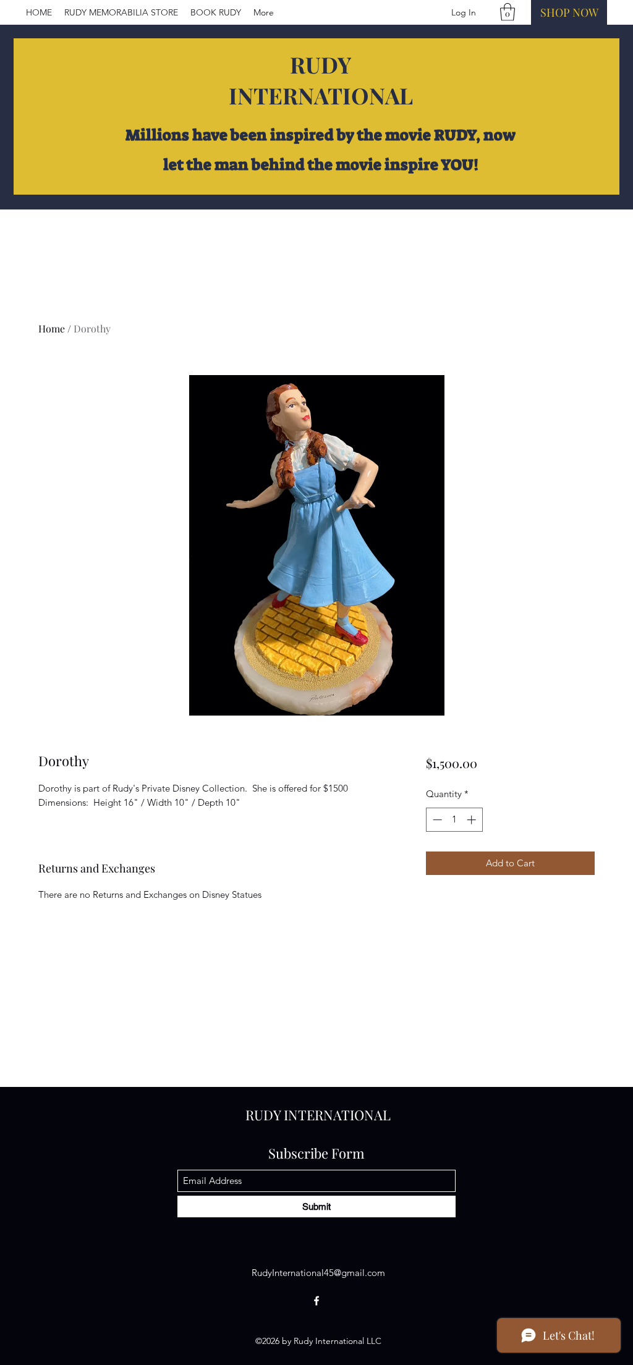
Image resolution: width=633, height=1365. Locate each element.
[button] (507, 12)
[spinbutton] (454, 819)
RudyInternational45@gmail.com (318, 1272)
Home (51, 328)
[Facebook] (316, 1301)
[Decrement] (436, 819)
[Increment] (472, 819)
